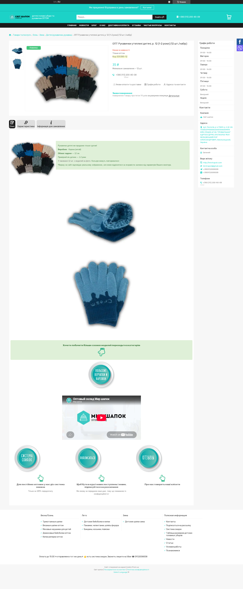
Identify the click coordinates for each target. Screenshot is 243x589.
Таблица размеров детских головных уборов (179, 534)
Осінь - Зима (38, 35)
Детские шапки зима (135, 521)
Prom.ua (135, 567)
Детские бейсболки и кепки (97, 521)
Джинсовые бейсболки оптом (57, 533)
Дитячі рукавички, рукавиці (59, 35)
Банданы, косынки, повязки (97, 529)
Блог (94, 25)
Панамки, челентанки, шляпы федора (101, 525)
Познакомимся (173, 550)
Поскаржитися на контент (115, 570)
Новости (84, 25)
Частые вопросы (153, 25)
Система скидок (174, 529)
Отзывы (136, 25)
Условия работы (173, 547)
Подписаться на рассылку (178, 525)
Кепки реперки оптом (53, 537)
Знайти (158, 17)
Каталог (147, 7)
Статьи (169, 543)
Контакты (170, 25)
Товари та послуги (22, 35)
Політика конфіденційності (138, 570)
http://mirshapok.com (212, 163)
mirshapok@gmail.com (212, 166)
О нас (102, 25)
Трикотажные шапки (52, 521)
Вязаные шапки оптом (53, 525)
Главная (71, 25)
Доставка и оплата (118, 25)
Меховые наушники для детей (57, 529)
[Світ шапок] (19, 17)
